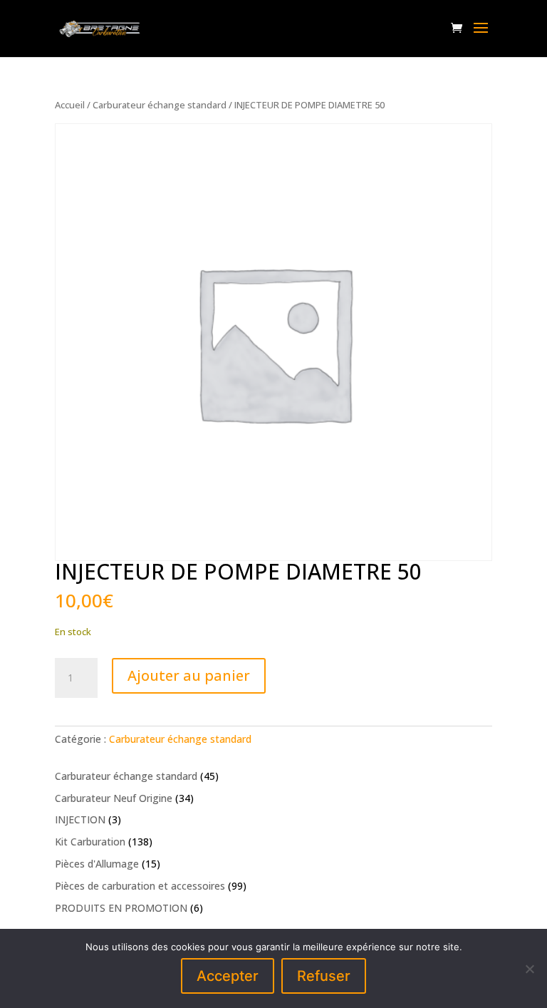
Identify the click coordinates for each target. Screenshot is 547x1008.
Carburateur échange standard (159, 104)
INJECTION (80, 819)
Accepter (228, 975)
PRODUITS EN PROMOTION (121, 908)
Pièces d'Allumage (97, 863)
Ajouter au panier (188, 675)
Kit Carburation (90, 841)
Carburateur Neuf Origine (113, 798)
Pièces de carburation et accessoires (140, 886)
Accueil (70, 104)
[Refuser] (529, 969)
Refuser (323, 975)
